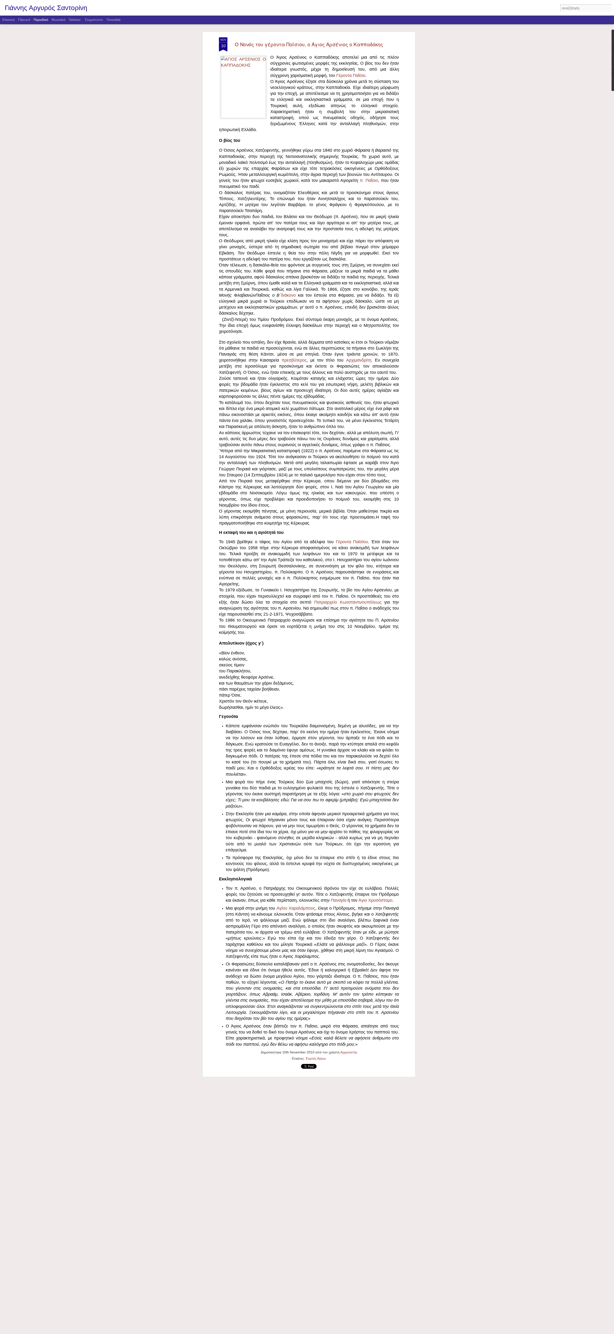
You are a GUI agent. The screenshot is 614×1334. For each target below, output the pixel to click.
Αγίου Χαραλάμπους (296, 908)
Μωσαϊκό (58, 20)
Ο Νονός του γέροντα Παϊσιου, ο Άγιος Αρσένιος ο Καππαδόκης (309, 44)
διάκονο (288, 295)
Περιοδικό (41, 20)
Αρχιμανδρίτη (358, 360)
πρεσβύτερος (294, 360)
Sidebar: (75, 20)
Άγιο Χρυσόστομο (375, 900)
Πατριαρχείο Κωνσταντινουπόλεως (348, 602)
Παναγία (338, 900)
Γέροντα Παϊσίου (352, 541)
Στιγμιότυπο (94, 20)
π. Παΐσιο (369, 180)
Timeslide (113, 20)
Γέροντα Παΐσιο (350, 75)
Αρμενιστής (348, 1052)
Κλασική (8, 20)
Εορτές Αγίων (316, 1058)
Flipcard (24, 20)
